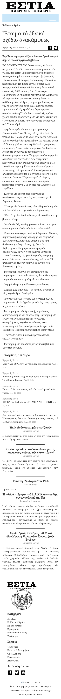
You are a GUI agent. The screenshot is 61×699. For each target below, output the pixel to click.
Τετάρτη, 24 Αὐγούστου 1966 (30, 481)
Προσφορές (13, 629)
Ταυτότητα (12, 647)
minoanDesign (35, 694)
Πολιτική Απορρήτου (18, 650)
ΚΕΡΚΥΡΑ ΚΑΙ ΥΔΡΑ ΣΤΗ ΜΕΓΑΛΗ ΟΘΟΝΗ (27, 402)
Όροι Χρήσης (14, 653)
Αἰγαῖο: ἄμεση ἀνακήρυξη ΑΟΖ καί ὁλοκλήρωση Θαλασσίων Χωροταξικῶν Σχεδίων (30, 536)
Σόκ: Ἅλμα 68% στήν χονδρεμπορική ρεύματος (26, 364)
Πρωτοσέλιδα (14, 625)
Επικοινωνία (13, 657)
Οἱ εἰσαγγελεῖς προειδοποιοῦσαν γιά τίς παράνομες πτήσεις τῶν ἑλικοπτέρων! (30, 451)
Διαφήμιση (13, 660)
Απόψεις (11, 619)
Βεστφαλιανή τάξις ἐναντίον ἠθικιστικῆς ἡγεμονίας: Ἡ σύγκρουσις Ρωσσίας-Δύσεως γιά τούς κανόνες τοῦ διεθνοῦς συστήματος (30, 418)
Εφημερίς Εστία (10, 47)
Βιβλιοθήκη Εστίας (17, 632)
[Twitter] (56, 48)
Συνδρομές (13, 636)
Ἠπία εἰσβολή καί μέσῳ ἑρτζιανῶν (31, 427)
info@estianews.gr (42, 690)
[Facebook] (50, 48)
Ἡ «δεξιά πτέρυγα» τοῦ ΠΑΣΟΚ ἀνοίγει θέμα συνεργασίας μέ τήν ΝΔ (30, 496)
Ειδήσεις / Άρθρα (11, 25)
